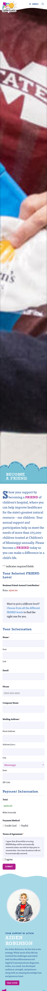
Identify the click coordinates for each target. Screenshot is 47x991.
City (4, 757)
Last (4, 661)
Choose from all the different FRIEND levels (23, 610)
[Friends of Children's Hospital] (9, 4)
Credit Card (10, 825)
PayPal (24, 825)
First (5, 649)
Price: (5, 590)
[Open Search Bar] (43, 4)
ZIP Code (6, 782)
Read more (12, 983)
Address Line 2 (9, 744)
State (5, 770)
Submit (9, 866)
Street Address (9, 731)
